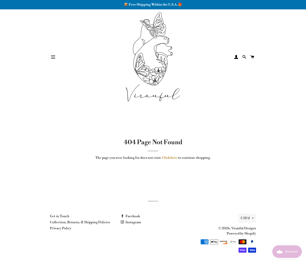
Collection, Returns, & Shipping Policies (80, 222)
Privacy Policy (60, 228)
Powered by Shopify (241, 233)
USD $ (245, 218)
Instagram (133, 222)
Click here (169, 158)
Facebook (132, 216)
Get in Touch (59, 216)
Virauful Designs (243, 228)
